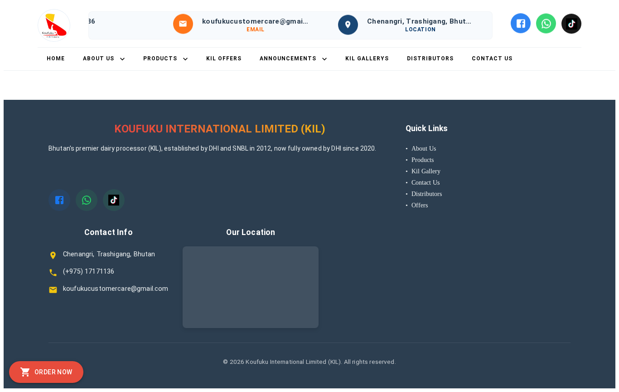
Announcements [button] (288, 58)
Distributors (430, 58)
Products (420, 159)
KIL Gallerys (367, 58)
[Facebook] (521, 23)
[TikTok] (571, 24)
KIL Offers (224, 58)
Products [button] (160, 58)
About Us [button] (98, 58)
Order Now (53, 372)
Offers (417, 205)
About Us (421, 148)
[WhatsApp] (546, 23)
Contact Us (492, 58)
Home (56, 58)
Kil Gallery (423, 171)
